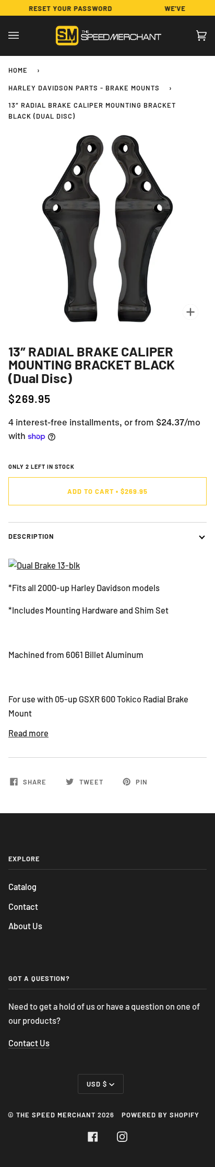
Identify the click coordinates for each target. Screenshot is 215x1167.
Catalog (22, 887)
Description (31, 536)
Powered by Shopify (160, 1115)
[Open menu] (24, 35)
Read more (28, 733)
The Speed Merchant (55, 1115)
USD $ (97, 1084)
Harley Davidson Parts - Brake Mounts (84, 88)
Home (18, 70)
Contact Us (29, 1043)
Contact (23, 906)
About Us (25, 926)
